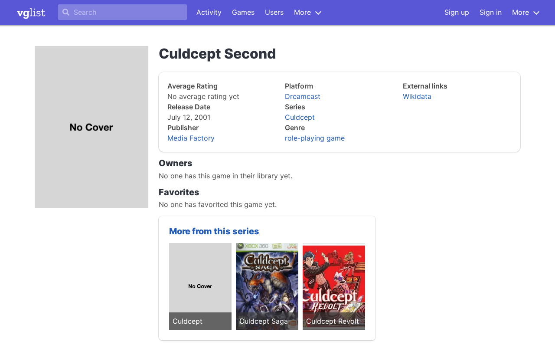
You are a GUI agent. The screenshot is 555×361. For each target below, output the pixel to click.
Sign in (491, 12)
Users (274, 12)
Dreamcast (302, 96)
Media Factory (191, 138)
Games (243, 12)
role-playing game (315, 138)
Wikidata (417, 96)
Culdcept (300, 117)
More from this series (214, 231)
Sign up (456, 12)
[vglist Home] (31, 12)
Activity (209, 12)
